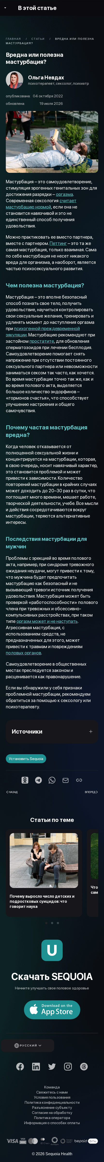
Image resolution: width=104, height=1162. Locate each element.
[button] (34, 1045)
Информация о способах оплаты (52, 1122)
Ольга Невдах (46, 77)
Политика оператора (52, 1117)
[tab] (46, 923)
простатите (42, 341)
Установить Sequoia (26, 758)
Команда (52, 1087)
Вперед (90, 792)
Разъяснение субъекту (52, 1107)
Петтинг (58, 243)
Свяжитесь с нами (52, 1092)
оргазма (64, 194)
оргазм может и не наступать (47, 621)
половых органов (23, 653)
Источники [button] (27, 731)
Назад (13, 792)
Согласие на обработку (52, 1112)
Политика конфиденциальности (52, 1102)
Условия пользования (52, 1097)
